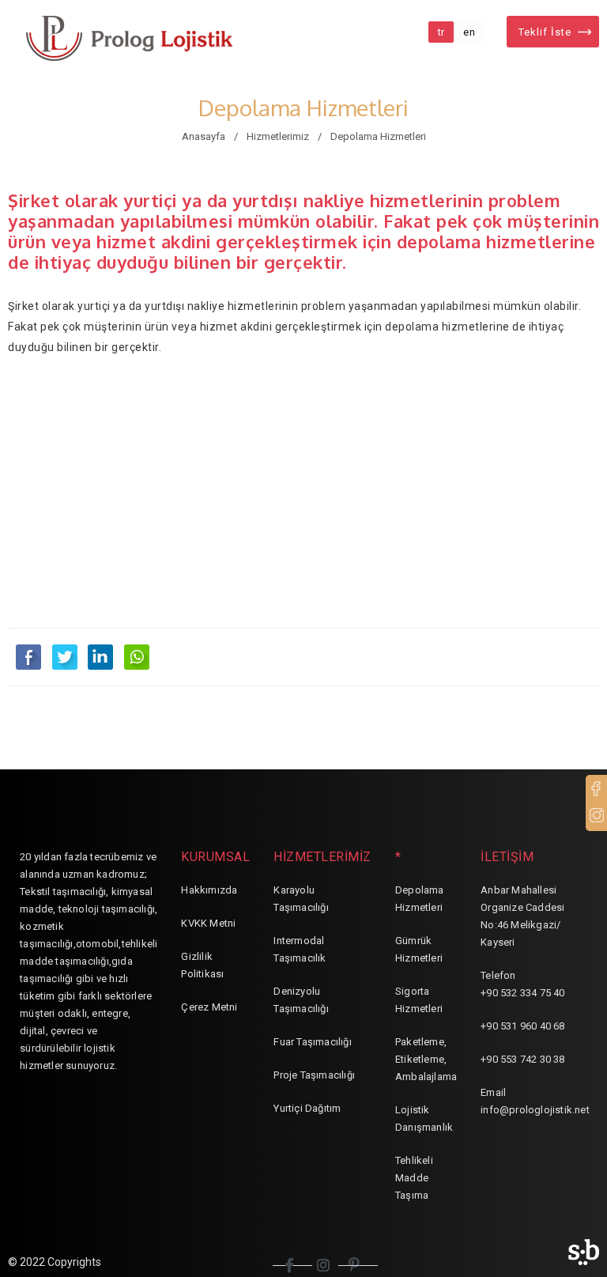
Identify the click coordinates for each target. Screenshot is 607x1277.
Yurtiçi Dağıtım (307, 1108)
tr (441, 32)
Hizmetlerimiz (278, 136)
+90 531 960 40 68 (522, 1026)
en (469, 32)
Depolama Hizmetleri (378, 136)
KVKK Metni (208, 923)
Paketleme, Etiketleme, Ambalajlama (426, 1059)
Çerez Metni (209, 1007)
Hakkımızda (209, 890)
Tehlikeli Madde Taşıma (414, 1177)
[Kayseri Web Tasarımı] (583, 1252)
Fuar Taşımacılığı (312, 1042)
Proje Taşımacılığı (314, 1075)
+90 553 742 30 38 (522, 1059)
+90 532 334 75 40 (522, 993)
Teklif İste (544, 32)
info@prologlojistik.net (535, 1110)
